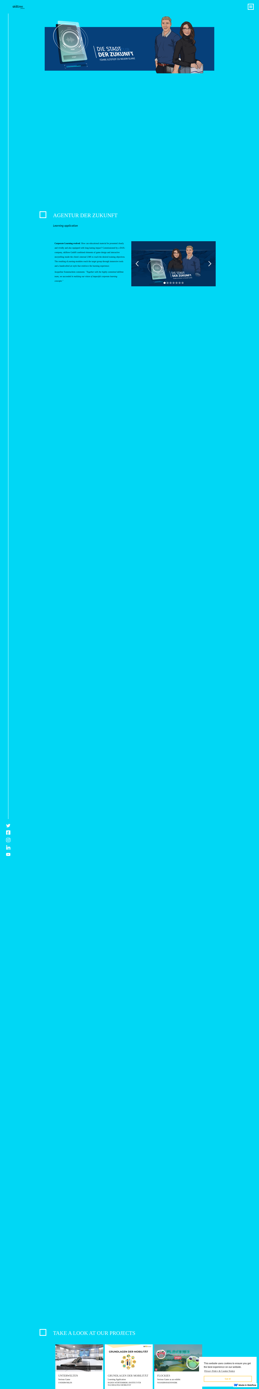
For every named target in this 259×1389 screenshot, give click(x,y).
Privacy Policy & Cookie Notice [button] (219, 1371)
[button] (137, 263)
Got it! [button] (228, 1379)
